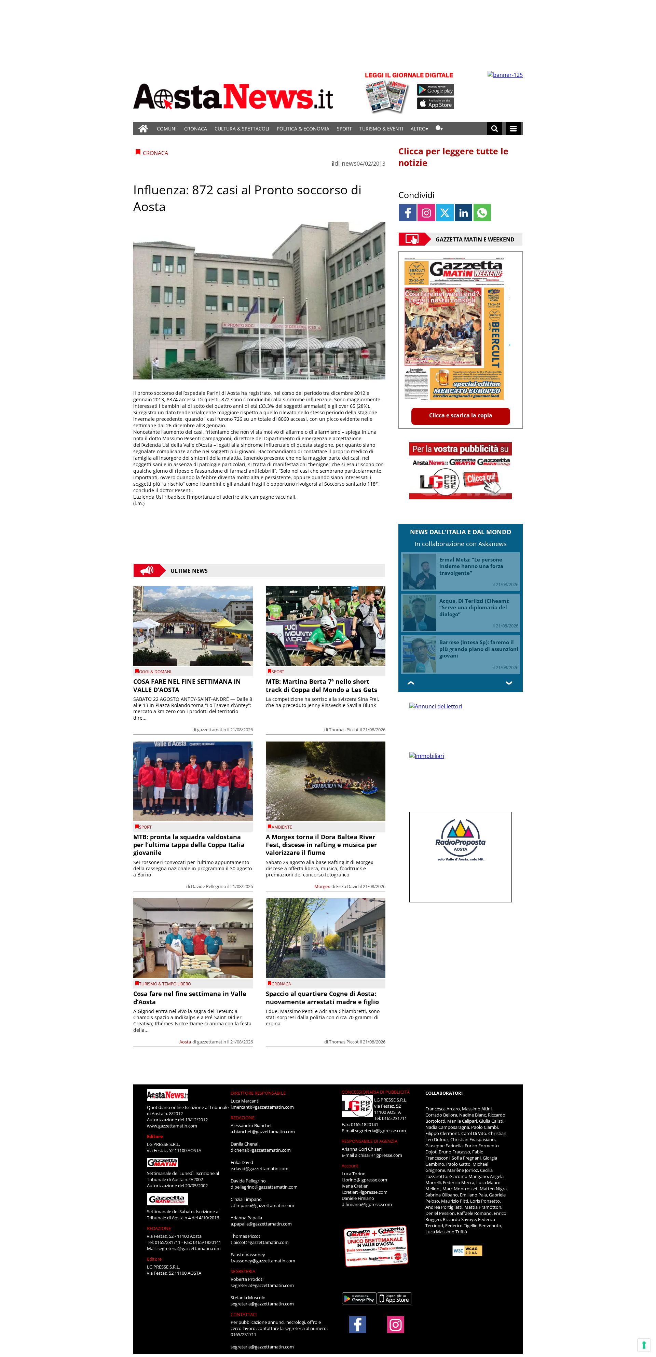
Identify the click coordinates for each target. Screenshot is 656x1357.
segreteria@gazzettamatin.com (189, 1248)
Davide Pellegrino (208, 886)
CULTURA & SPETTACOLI (242, 128)
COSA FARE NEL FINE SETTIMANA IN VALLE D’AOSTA (187, 685)
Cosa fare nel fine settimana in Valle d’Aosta (189, 997)
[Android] (435, 90)
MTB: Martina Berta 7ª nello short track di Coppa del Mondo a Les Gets (321, 685)
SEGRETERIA (243, 1271)
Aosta (185, 1042)
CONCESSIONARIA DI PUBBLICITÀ (376, 1092)
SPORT (344, 128)
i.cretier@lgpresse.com (364, 1192)
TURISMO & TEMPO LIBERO (165, 984)
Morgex (322, 886)
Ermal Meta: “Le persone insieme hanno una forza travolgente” (471, 566)
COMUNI (167, 128)
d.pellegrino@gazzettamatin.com (264, 1187)
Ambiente (282, 827)
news (349, 163)
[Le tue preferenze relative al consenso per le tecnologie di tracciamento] (644, 1345)
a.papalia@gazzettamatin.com (261, 1224)
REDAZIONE (159, 1228)
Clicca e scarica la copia (460, 415)
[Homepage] (143, 128)
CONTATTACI (244, 1314)
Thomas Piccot (344, 729)
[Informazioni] (439, 128)
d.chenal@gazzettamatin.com (261, 1150)
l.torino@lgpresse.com (364, 1180)
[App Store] (436, 103)
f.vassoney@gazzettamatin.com (263, 1261)
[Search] (494, 128)
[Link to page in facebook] (407, 212)
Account (350, 1166)
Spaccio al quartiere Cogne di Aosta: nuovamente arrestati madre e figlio (322, 997)
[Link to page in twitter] (445, 212)
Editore (155, 1136)
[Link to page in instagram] (426, 212)
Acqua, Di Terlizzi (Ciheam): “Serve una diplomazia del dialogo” (474, 607)
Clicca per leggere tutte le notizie (453, 156)
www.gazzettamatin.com (172, 1126)
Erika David (347, 886)
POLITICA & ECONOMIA (303, 128)
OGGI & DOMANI (155, 672)
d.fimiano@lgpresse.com (367, 1204)
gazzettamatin (211, 729)
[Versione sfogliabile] (388, 92)
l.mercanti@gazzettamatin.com (262, 1107)
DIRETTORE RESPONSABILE (258, 1093)
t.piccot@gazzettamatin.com (260, 1242)
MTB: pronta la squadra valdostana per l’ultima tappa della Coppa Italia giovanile (189, 845)
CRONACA (195, 128)
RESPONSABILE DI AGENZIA (369, 1141)
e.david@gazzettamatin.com (259, 1168)
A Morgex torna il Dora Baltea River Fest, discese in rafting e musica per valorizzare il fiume (321, 845)
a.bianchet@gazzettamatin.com (263, 1131)
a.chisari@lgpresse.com (378, 1155)
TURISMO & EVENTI (381, 128)
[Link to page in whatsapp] (482, 212)
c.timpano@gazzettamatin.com (262, 1205)
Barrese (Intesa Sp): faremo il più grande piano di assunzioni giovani (478, 649)
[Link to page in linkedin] (463, 212)
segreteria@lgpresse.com (380, 1130)
